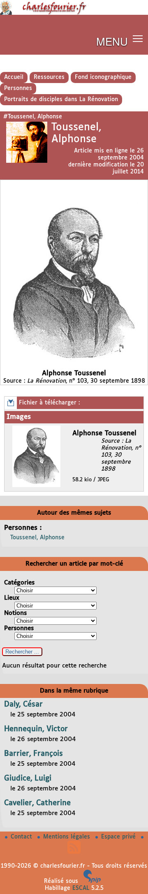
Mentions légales (67, 837)
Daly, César (23, 704)
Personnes (18, 88)
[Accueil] (74, 13)
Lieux (11, 598)
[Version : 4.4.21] (92, 881)
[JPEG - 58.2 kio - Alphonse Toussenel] (37, 485)
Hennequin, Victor (36, 729)
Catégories (19, 583)
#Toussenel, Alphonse (32, 117)
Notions (15, 613)
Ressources (49, 77)
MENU (112, 41)
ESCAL (80, 888)
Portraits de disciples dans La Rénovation (61, 99)
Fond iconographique (103, 77)
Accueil (13, 77)
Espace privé (119, 837)
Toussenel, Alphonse (37, 538)
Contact (22, 837)
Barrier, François (33, 754)
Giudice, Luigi (27, 778)
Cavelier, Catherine (37, 803)
